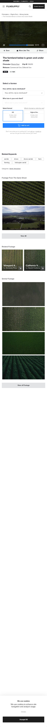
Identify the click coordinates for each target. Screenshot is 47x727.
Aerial (11, 168)
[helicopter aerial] (20, 162)
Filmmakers (5, 14)
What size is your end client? (16, 103)
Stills (32, 1)
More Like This (24, 50)
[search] (30, 6)
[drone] (16, 159)
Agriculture (17, 168)
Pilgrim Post (14, 14)
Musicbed (16, 1)
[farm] (40, 159)
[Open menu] (3, 6)
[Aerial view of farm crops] (23, 193)
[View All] (23, 236)
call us (32, 131)
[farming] (7, 162)
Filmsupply (24, 1)
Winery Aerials (24, 14)
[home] (14, 6)
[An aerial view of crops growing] (23, 319)
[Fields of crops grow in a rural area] (23, 218)
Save (7, 50)
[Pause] (4, 45)
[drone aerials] (28, 159)
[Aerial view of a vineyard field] (23, 294)
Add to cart (25, 125)
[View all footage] (23, 385)
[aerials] (6, 159)
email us (38, 131)
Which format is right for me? (34, 108)
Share (41, 50)
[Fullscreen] (43, 45)
